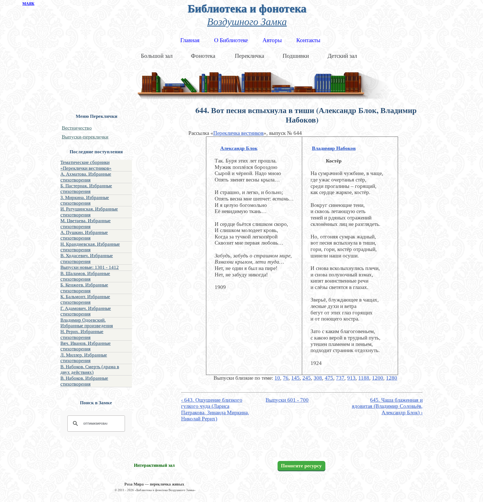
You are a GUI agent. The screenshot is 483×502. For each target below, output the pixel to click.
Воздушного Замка (247, 21)
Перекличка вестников (238, 133)
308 (318, 378)
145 (295, 378)
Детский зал (342, 55)
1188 (363, 378)
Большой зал (156, 55)
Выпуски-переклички (85, 137)
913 (351, 378)
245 (306, 378)
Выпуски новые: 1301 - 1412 (89, 267)
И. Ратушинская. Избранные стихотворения (89, 211)
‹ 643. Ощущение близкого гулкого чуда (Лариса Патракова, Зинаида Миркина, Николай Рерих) (215, 409)
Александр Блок (238, 148)
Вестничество (77, 128)
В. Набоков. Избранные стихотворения (84, 381)
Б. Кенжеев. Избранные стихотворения (84, 287)
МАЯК (28, 4)
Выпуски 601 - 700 (287, 400)
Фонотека (203, 55)
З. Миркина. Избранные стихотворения (84, 200)
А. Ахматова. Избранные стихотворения (85, 176)
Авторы (272, 40)
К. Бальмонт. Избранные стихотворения (85, 299)
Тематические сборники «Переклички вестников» (86, 165)
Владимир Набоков (334, 148)
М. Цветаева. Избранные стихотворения (85, 223)
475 (329, 378)
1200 (377, 378)
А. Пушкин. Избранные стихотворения (84, 235)
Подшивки (296, 55)
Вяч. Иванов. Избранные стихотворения (85, 346)
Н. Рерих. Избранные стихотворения (81, 334)
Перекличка (249, 55)
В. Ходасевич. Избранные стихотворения (86, 258)
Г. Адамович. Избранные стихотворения (85, 311)
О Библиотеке (231, 40)
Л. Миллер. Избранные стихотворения (83, 357)
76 (285, 378)
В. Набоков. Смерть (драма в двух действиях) (89, 369)
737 (340, 378)
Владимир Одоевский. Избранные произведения (86, 322)
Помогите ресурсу (301, 465)
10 (277, 378)
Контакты (308, 40)
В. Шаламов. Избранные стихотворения (85, 276)
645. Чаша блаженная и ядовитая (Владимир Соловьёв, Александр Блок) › (387, 406)
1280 (391, 378)
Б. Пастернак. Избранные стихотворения (86, 188)
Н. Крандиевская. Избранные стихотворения (90, 247)
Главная (190, 40)
